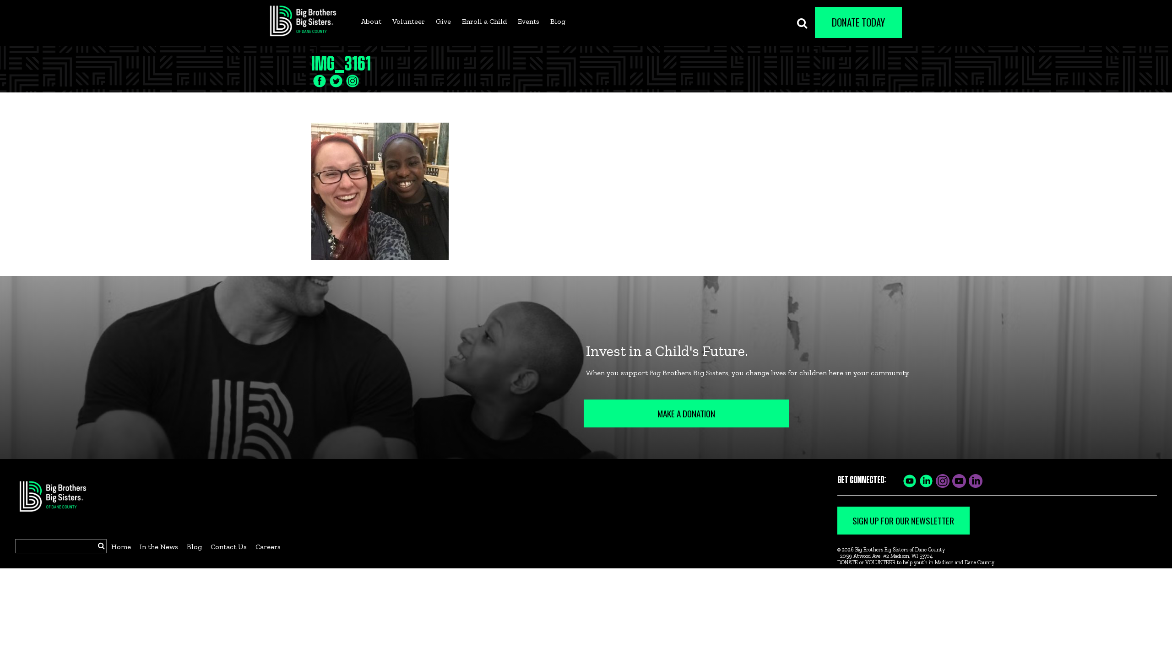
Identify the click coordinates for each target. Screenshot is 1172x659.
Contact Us (229, 546)
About (371, 21)
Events (528, 21)
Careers (268, 546)
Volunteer (408, 21)
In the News (159, 546)
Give (443, 21)
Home (121, 546)
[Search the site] (802, 22)
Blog (557, 21)
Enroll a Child (484, 21)
